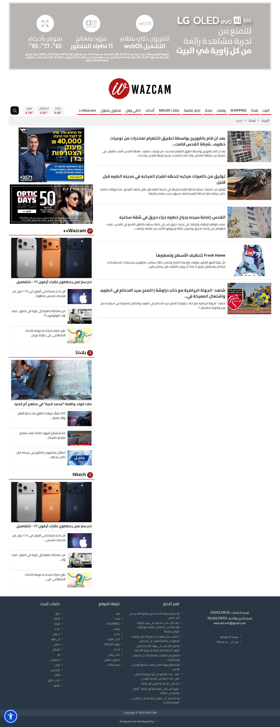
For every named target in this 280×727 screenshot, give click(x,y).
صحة (208, 110)
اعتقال (58, 634)
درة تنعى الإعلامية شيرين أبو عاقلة (163, 683)
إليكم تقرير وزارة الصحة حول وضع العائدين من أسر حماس (157, 615)
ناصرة (59, 618)
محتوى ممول (111, 110)
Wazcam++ (87, 110)
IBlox (157, 721)
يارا (60, 654)
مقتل (59, 644)
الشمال (58, 649)
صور (59, 613)
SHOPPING (238, 110)
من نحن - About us (230, 642)
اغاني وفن (133, 110)
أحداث (149, 110)
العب (59, 664)
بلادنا (254, 110)
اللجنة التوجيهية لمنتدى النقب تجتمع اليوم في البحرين (157, 667)
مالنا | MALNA (169, 110)
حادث (59, 628)
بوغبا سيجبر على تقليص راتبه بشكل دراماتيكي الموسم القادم (157, 700)
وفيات (221, 110)
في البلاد (57, 639)
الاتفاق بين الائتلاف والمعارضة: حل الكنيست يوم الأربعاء (158, 657)
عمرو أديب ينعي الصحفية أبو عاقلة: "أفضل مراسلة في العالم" (158, 691)
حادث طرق (56, 680)
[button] (10, 716)
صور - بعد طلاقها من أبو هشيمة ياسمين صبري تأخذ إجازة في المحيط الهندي (159, 676)
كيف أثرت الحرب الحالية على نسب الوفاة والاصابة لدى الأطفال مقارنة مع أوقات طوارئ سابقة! (160, 627)
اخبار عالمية (192, 110)
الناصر (59, 623)
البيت (266, 110)
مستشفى (56, 659)
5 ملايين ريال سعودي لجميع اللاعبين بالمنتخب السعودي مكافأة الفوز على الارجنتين (157, 638)
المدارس (57, 670)
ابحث (252, 120)
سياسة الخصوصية (231, 636)
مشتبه (58, 685)
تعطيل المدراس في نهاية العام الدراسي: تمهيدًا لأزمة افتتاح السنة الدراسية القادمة (159, 648)
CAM (59, 675)
